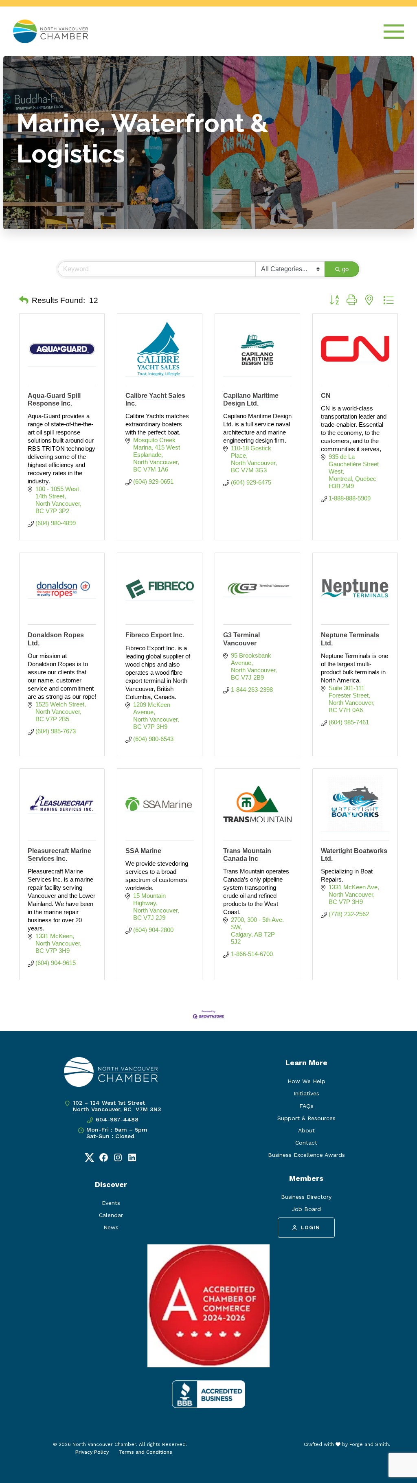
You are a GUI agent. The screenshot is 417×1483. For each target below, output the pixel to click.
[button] (24, 300)
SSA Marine (143, 850)
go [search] (345, 268)
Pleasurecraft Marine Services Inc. (59, 854)
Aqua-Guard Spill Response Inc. (54, 399)
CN (326, 395)
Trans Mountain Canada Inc (247, 854)
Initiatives (306, 1093)
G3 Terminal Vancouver (241, 639)
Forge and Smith (369, 1444)
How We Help (306, 1081)
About (306, 1130)
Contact (306, 1142)
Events (111, 1203)
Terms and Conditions (145, 1452)
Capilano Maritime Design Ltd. (251, 399)
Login (310, 1228)
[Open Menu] (394, 31)
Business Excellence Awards (306, 1155)
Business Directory (306, 1196)
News (111, 1227)
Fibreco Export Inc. (154, 635)
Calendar (111, 1215)
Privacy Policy (92, 1452)
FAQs (306, 1106)
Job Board (306, 1209)
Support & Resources (306, 1118)
